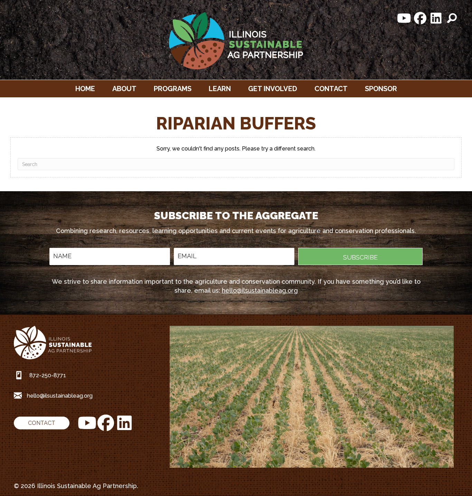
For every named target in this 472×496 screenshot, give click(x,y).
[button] (404, 18)
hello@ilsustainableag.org (260, 290)
